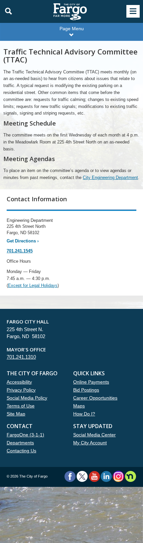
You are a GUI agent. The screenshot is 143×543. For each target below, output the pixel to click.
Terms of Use (21, 405)
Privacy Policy (21, 390)
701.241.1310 (21, 357)
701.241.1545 (20, 250)
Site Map (16, 413)
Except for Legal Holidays (33, 285)
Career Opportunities (95, 398)
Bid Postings (86, 390)
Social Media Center (94, 434)
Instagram (118, 476)
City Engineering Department (110, 177)
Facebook (70, 476)
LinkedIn (106, 476)
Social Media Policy (27, 398)
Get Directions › (23, 240)
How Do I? (84, 413)
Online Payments (91, 382)
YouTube (94, 476)
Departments (20, 442)
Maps (79, 405)
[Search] (6, 11)
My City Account (90, 442)
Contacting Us (21, 450)
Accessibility (19, 382)
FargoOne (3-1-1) (25, 434)
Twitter (82, 476)
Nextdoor (130, 476)
